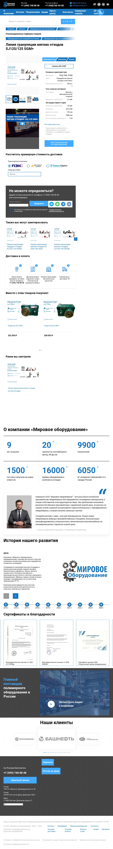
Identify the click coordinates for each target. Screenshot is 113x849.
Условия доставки (51, 830)
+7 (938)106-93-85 (54, 5)
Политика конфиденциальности (17, 829)
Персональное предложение (59, 143)
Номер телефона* (15, 202)
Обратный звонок (79, 3)
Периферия (62, 826)
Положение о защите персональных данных (59, 840)
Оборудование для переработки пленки (23, 39)
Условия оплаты (68, 830)
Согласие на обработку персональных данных (22, 840)
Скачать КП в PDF (59, 66)
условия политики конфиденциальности (56, 210)
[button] (36, 99)
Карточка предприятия (13, 831)
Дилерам (105, 829)
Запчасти (95, 826)
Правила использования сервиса (92, 840)
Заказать (39, 203)
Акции (96, 829)
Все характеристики (52, 124)
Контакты (68, 12)
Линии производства (78, 826)
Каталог (51, 826)
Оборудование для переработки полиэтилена (62, 39)
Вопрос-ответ (83, 830)
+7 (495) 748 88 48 (30, 5)
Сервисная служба (80, 12)
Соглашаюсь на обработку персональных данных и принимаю (39, 210)
